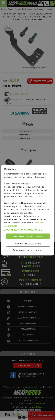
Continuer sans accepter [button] (28, 243)
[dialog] (27, 210)
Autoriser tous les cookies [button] (28, 236)
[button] (27, 230)
